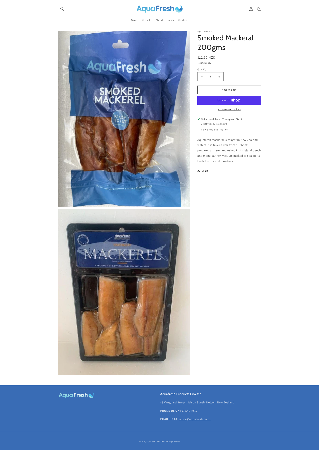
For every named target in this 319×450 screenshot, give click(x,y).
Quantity (202, 69)
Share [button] (205, 170)
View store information (214, 129)
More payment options (229, 109)
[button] (62, 9)
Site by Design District (170, 441)
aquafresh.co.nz (153, 441)
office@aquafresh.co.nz (195, 419)
